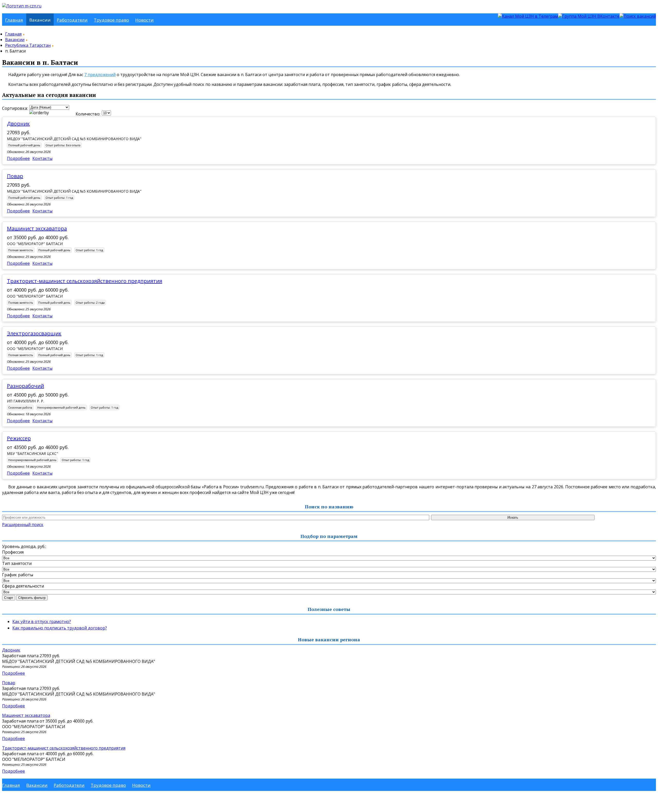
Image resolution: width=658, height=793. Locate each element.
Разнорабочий (25, 385)
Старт (8, 598)
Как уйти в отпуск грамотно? (41, 621)
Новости (144, 20)
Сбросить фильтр (31, 598)
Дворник (18, 123)
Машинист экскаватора (37, 228)
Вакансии (40, 20)
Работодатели (72, 20)
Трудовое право (111, 20)
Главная (14, 20)
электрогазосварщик (34, 333)
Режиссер (19, 438)
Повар (15, 176)
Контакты (42, 158)
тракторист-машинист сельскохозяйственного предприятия (84, 280)
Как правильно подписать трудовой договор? (59, 628)
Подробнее (18, 158)
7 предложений (100, 74)
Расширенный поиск (22, 524)
